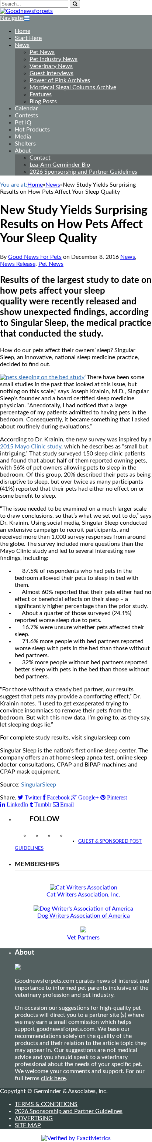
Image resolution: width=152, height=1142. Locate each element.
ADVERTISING (34, 1118)
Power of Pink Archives (60, 80)
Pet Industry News (53, 59)
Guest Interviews (51, 73)
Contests (26, 115)
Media (23, 137)
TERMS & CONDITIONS (46, 1104)
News (22, 45)
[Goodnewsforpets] (26, 11)
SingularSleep (38, 785)
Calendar (26, 108)
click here (53, 1078)
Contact (40, 158)
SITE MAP (28, 1125)
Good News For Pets (35, 257)
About (23, 151)
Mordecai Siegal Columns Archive (73, 87)
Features (41, 94)
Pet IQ (23, 123)
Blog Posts (43, 101)
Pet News (42, 52)
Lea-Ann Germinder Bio (60, 165)
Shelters (25, 144)
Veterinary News (51, 66)
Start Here (28, 38)
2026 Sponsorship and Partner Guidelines (83, 172)
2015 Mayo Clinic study (30, 447)
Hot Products (32, 130)
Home (22, 31)
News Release (17, 264)
